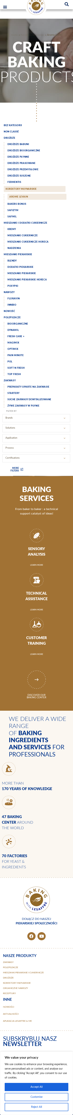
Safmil (12, 217)
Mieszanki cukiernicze (22, 235)
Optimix (12, 349)
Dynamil (13, 330)
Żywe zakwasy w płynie (23, 406)
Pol (9, 362)
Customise (36, 1097)
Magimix (13, 343)
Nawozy (9, 292)
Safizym (12, 210)
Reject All (36, 1107)
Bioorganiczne (17, 324)
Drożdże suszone (19, 176)
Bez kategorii (13, 125)
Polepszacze (12, 317)
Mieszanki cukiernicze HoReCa (28, 242)
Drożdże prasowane (21, 163)
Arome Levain (18, 197)
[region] (36, 1083)
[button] (5, 7)
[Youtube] (41, 936)
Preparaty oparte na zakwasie (28, 387)
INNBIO (11, 305)
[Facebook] (31, 936)
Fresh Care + (15, 336)
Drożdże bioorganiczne (23, 150)
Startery (13, 393)
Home (14, 35)
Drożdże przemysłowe (22, 169)
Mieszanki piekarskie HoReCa (27, 280)
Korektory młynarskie (32, 35)
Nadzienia (14, 248)
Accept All (36, 1087)
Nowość (9, 311)
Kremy (11, 229)
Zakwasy (10, 380)
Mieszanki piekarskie (18, 254)
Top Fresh (14, 374)
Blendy (12, 261)
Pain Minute (15, 355)
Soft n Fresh (16, 368)
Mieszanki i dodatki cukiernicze (25, 223)
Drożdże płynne (18, 157)
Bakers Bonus (16, 204)
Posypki (12, 286)
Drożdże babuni (18, 144)
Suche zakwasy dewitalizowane (29, 399)
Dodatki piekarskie (20, 267)
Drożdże (9, 138)
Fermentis (14, 182)
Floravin (13, 298)
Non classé (11, 132)
